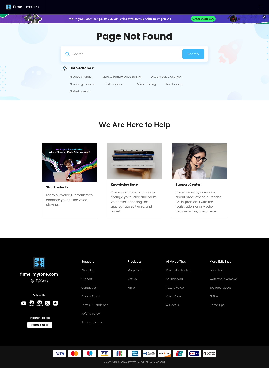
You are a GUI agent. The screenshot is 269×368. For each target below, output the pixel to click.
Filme (17, 6)
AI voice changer (81, 77)
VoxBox (132, 279)
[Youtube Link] (23, 303)
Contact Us (88, 288)
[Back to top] (262, 348)
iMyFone (34, 6)
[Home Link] (39, 270)
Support (86, 279)
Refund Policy (90, 314)
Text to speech (114, 84)
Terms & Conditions (94, 305)
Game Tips (217, 305)
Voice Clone (174, 296)
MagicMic (134, 270)
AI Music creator (80, 91)
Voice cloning (146, 84)
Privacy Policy (90, 296)
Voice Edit (216, 270)
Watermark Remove (223, 279)
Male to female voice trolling (121, 77)
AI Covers (172, 305)
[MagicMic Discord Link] (39, 303)
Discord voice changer (166, 77)
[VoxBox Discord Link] (31, 303)
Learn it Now (39, 325)
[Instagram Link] (55, 303)
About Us (87, 270)
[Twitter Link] (47, 303)
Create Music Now (203, 18)
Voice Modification (178, 270)
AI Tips (214, 296)
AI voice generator (82, 84)
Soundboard (174, 279)
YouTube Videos (220, 288)
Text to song (174, 84)
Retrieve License (92, 322)
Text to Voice (175, 288)
